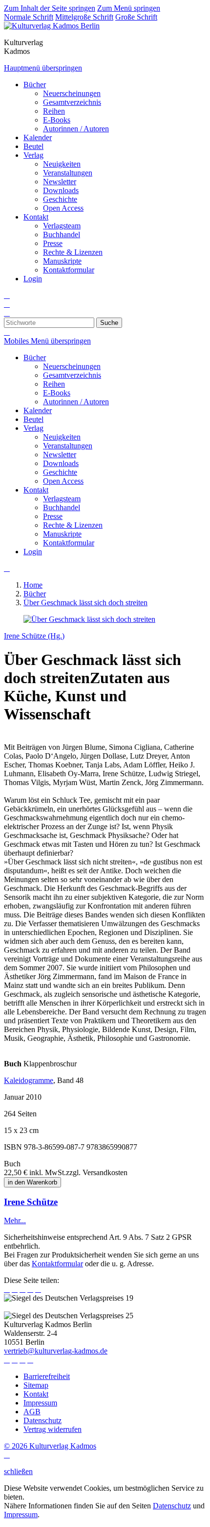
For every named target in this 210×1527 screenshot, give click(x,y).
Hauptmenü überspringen (43, 68)
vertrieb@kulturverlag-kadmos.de (55, 1351)
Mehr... (15, 1220)
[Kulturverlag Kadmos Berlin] (52, 26)
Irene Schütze (31, 1202)
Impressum (21, 1514)
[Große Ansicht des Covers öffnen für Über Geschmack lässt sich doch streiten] (89, 619)
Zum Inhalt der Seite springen (49, 8)
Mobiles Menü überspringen (47, 341)
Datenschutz (172, 1506)
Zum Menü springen (128, 8)
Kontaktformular (57, 1263)
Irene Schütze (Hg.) (34, 636)
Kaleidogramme (28, 1080)
